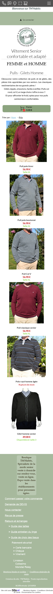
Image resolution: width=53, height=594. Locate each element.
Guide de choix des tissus (25, 537)
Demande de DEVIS (16, 504)
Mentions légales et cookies (14, 572)
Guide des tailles (20, 526)
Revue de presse (14, 515)
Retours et (10, 521)
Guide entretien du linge (24, 531)
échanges (21, 521)
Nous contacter (13, 509)
